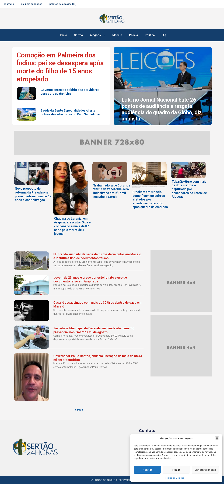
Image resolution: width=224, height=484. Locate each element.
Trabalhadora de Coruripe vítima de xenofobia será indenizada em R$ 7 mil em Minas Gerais (111, 191)
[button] (217, 438)
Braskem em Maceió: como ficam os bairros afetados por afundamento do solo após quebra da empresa (150, 199)
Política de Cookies (174, 477)
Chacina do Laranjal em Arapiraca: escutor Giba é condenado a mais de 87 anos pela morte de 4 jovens (72, 226)
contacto (9, 4)
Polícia (133, 35)
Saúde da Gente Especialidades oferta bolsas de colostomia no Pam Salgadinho (70, 112)
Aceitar (147, 469)
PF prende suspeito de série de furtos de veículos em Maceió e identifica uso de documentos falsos (97, 256)
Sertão (78, 35)
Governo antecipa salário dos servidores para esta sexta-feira (70, 91)
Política (150, 35)
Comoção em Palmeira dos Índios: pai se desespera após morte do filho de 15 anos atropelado (60, 67)
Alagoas (95, 35)
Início (63, 35)
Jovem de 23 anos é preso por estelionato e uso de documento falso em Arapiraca (90, 279)
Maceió (117, 35)
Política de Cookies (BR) (62, 4)
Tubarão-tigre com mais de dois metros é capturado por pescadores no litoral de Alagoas (189, 189)
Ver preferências (205, 469)
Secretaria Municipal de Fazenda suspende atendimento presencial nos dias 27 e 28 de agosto (93, 330)
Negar (176, 469)
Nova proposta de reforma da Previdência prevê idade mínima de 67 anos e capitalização (33, 194)
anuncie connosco (31, 4)
